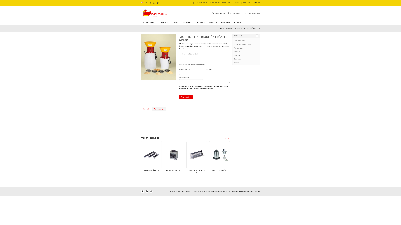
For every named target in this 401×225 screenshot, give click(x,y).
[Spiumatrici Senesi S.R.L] (155, 13)
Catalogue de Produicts (220, 3)
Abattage (200, 22)
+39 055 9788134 (219, 13)
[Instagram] (157, 2)
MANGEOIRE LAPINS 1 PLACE (174, 171)
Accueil (237, 3)
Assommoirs (187, 22)
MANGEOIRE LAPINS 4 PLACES (196, 171)
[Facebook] (150, 2)
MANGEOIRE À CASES (151, 170)
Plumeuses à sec (149, 22)
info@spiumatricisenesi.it (252, 13)
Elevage (237, 22)
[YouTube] (153, 2)
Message (209, 69)
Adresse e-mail (184, 78)
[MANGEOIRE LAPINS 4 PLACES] (197, 155)
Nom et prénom (184, 69)
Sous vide (212, 22)
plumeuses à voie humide (168, 22)
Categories (229, 28)
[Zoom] (158, 57)
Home (222, 28)
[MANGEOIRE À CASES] (151, 155)
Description (146, 109)
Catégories (238, 36)
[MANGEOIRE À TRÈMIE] (219, 155)
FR (144, 3)
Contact (246, 3)
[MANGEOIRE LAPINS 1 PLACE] (174, 155)
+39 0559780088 (235, 13)
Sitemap (257, 3)
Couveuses (225, 22)
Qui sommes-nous (200, 3)
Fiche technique (159, 109)
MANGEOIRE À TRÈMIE (219, 170)
